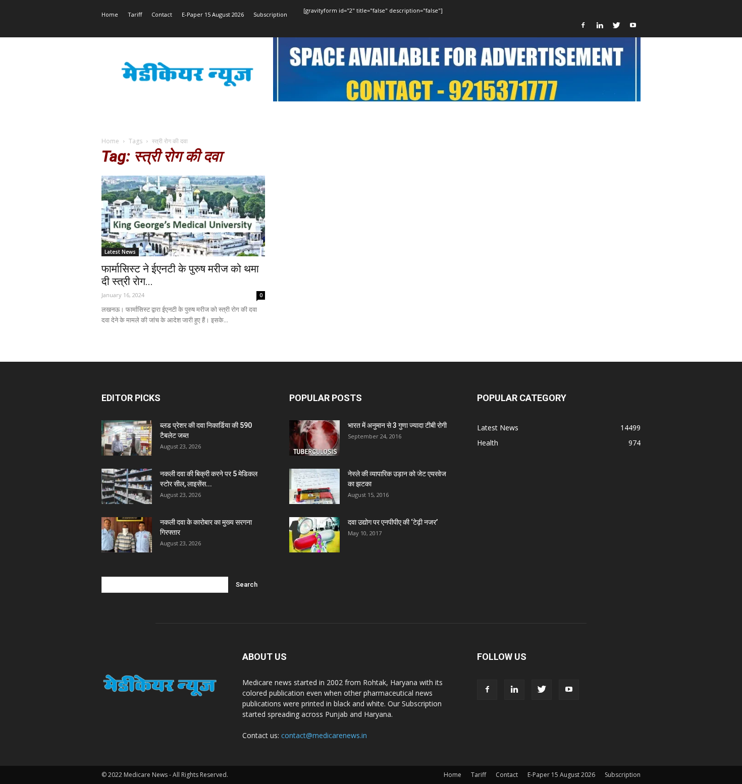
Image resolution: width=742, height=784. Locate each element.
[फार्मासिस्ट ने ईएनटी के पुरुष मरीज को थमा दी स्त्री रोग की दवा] (183, 216)
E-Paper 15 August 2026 (213, 14)
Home (109, 14)
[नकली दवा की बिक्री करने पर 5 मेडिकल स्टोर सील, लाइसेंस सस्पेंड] (126, 486)
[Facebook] (583, 25)
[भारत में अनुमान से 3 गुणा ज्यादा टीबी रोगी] (314, 438)
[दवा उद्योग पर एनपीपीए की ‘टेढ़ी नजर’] (314, 534)
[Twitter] (616, 25)
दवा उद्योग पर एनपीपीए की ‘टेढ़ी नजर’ (393, 522)
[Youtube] (633, 25)
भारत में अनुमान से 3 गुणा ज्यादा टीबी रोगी (397, 425)
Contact (161, 14)
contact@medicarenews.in (324, 735)
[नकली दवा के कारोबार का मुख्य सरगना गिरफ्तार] (126, 534)
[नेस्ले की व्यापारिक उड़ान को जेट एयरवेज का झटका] (314, 486)
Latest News (120, 251)
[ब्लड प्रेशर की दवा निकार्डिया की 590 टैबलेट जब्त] (126, 438)
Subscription (270, 14)
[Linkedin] (599, 25)
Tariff (135, 14)
